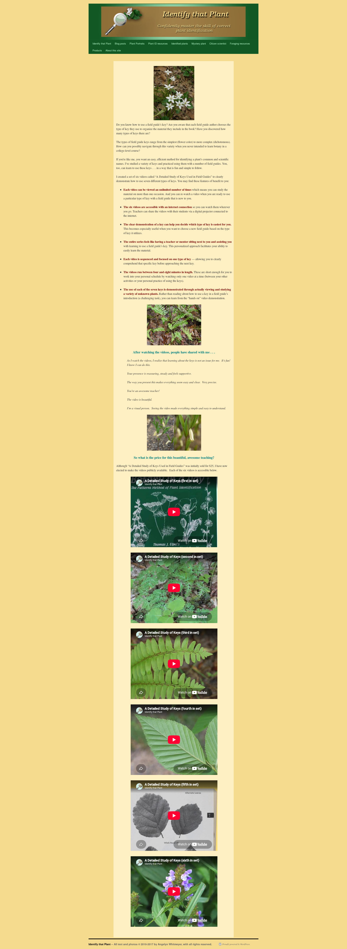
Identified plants (179, 43)
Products (97, 50)
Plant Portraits (137, 43)
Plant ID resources (158, 43)
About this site (113, 50)
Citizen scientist (217, 43)
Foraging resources (240, 43)
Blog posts (120, 43)
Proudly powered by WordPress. (236, 944)
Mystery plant (199, 43)
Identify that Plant (102, 43)
